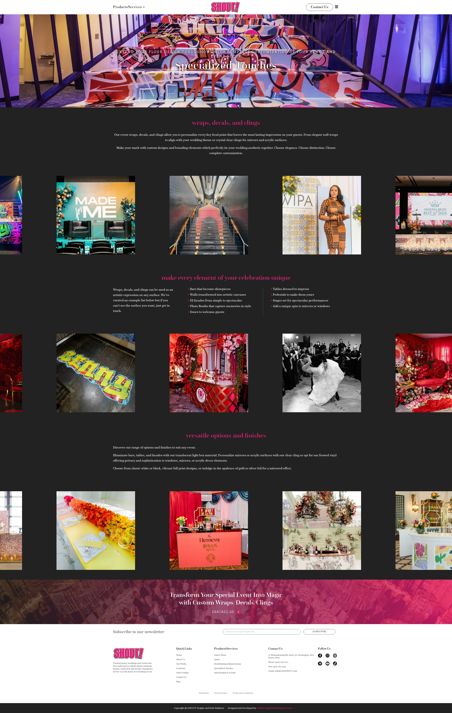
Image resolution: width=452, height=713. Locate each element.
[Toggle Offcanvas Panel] (336, 6)
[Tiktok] (335, 663)
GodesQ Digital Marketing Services (274, 707)
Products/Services (226, 648)
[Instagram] (327, 656)
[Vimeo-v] (320, 663)
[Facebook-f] (320, 656)
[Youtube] (327, 663)
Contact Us (275, 648)
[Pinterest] (335, 656)
